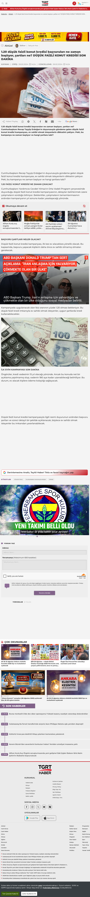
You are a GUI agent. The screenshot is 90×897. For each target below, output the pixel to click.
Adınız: (5, 548)
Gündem (3, 847)
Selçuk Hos (33, 45)
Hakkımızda (29, 782)
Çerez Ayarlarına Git (29, 894)
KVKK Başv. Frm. (57, 797)
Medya (71, 842)
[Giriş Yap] (74, 3)
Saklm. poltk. (29, 796)
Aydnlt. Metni (57, 795)
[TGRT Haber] (45, 3)
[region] (45, 889)
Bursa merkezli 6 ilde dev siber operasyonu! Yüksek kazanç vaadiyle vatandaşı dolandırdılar (48, 714)
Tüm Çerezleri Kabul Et (10, 894)
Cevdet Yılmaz (38, 189)
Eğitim (3, 839)
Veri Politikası (57, 792)
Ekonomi (4, 842)
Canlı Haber (4, 831)
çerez (40, 885)
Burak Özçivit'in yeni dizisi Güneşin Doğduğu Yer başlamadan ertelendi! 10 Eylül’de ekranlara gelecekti (47, 9)
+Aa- (60, 121)
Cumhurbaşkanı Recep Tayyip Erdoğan (22, 173)
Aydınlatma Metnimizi (51, 888)
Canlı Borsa (4, 829)
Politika (71, 850)
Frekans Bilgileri (30, 791)
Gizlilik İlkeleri (57, 784)
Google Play (34, 818)
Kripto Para (72, 831)
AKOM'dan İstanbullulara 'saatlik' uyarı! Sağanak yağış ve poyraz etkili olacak (26, 875)
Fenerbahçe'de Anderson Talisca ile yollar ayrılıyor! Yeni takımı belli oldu (25, 870)
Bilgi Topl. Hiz (57, 789)
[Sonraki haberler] (84, 206)
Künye (28, 785)
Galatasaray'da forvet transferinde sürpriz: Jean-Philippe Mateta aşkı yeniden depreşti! (46, 724)
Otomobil (72, 847)
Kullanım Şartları (58, 781)
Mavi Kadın (72, 839)
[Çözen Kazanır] (44, 36)
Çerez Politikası (30, 793)
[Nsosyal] (46, 121)
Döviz (3, 834)
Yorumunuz (19, 557)
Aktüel (11, 14)
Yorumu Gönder (44, 593)
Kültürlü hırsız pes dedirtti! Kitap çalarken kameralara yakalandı (36, 734)
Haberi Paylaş (12, 121)
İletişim (28, 788)
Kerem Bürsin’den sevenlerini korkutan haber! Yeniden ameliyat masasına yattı (43, 744)
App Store (50, 818)
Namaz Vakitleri (74, 845)
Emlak (3, 845)
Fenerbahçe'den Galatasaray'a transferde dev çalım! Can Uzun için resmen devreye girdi (29, 878)
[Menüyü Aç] (6, 3)
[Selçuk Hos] (17, 45)
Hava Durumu (5, 850)
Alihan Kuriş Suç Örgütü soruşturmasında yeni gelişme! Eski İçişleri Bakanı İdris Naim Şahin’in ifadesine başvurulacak (45, 754)
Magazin (72, 837)
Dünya (3, 837)
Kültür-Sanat (73, 829)
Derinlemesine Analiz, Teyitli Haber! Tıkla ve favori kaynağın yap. (40, 472)
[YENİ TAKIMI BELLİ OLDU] (44, 510)
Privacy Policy (57, 787)
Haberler (4, 14)
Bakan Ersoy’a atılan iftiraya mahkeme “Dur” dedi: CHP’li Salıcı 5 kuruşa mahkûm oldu (29, 873)
